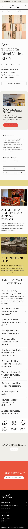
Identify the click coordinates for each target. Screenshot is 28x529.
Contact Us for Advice (11, 125)
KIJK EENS (14, 449)
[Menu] (2, 6)
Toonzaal (14, 1)
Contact (19, 1)
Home (2, 11)
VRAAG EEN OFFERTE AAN (14, 83)
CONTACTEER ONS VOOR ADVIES (14, 477)
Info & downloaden (6, 1)
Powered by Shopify (20, 527)
